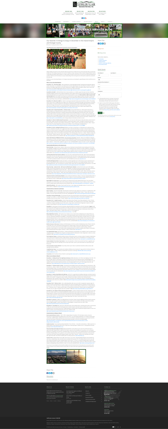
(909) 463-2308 (80, 250)
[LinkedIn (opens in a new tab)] (51, 373)
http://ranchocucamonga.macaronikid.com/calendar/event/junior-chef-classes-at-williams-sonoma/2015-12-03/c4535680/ (71, 143)
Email (99, 77)
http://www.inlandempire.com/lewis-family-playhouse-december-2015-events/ (62, 107)
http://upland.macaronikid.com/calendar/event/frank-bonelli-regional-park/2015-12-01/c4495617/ (66, 164)
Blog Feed (101, 48)
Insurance (66, 21)
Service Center (88, 395)
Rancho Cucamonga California (105, 63)
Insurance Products (89, 397)
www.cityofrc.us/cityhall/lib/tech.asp (88, 239)
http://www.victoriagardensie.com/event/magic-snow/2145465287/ (82, 98)
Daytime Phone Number (103, 82)
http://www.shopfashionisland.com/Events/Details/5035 (58, 303)
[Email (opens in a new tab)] (53, 373)
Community (101, 59)
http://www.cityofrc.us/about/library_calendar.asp (69, 204)
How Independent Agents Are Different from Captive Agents (74, 392)
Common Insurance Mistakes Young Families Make (73, 402)
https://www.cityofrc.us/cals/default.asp (55, 117)
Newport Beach (102, 61)
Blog (97, 21)
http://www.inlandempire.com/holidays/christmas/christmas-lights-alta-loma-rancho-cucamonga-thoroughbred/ (69, 90)
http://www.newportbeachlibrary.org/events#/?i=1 (83, 288)
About (103, 21)
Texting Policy (70, 427)
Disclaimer (76, 427)
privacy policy (112, 116)
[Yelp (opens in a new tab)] (85, 18)
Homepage (58, 21)
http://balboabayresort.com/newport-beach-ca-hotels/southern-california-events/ (68, 263)
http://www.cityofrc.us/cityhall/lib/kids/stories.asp (80, 253)
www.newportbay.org (79, 335)
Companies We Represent (91, 401)
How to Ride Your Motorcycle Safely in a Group (74, 397)
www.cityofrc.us (78, 229)
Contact (110, 21)
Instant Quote (88, 21)
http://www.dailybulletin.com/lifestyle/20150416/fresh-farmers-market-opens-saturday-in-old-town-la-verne (73, 173)
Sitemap (59, 400)
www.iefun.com (83, 158)
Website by (82, 427)
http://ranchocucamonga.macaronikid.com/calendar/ (85, 193)
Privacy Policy (106, 109)
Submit (100, 113)
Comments (100, 91)
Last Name (113, 73)
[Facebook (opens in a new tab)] (82, 18)
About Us (87, 391)
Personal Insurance (103, 64)
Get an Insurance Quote (90, 399)
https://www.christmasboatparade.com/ (54, 297)
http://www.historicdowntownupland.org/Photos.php (68, 186)
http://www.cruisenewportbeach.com (87, 343)
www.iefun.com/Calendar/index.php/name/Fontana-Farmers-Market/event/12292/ (71, 152)
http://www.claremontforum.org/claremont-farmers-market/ (74, 178)
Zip (99, 86)
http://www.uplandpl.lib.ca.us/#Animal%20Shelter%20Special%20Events (80, 135)
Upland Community (103, 60)
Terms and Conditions (115, 109)
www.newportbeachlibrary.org (57, 326)
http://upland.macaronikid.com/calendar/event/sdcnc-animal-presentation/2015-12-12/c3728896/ (66, 125)
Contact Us (88, 393)
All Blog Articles (102, 53)
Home (48, 400)
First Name (100, 73)
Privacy (64, 427)
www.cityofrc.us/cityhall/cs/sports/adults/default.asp (64, 234)
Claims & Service (77, 21)
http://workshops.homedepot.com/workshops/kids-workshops (59, 211)
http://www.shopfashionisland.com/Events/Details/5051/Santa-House (60, 311)
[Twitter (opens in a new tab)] (84, 18)
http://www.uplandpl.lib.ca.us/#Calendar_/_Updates (83, 183)
